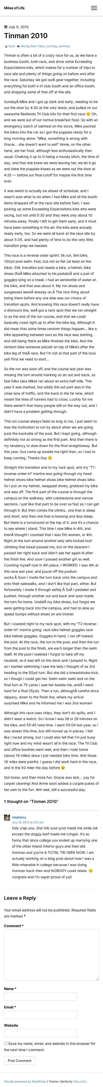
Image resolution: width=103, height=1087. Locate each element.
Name (10, 988)
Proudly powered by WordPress (25, 1081)
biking (25, 46)
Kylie (11, 46)
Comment (14, 926)
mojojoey (19, 817)
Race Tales (37, 46)
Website (11, 1025)
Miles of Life (14, 8)
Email (10, 1007)
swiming (64, 46)
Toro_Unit (79, 1081)
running (51, 46)
